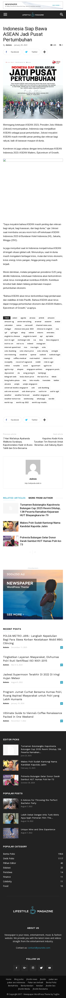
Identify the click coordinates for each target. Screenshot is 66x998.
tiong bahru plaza (11, 380)
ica (34, 340)
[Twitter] (41, 968)
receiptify (8, 362)
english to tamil (30, 336)
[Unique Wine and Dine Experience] (10, 833)
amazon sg (9, 321)
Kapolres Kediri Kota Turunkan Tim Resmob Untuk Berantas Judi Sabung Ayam (48, 441)
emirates (50, 332)
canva (18, 325)
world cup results (39, 402)
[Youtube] (50, 968)
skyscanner (9, 373)
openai (33, 354)
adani (14, 318)
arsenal (38, 321)
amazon (51, 318)
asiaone (48, 321)
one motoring (10, 354)
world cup (8, 402)
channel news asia (44, 325)
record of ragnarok (24, 362)
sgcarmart (35, 365)
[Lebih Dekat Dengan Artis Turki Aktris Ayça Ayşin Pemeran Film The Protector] (10, 818)
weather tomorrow (12, 398)
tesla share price (27, 376)
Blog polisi (18, 979)
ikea (41, 340)
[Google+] (25, 968)
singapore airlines (34, 369)
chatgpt (7, 329)
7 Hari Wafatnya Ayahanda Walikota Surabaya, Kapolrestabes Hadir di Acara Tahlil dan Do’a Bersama (17, 443)
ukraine (7, 384)
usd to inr (43, 391)
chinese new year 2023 (23, 329)
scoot (25, 365)
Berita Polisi (51, 982)
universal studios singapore (16, 387)
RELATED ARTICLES (14, 498)
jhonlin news (31, 979)
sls (18, 373)
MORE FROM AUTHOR (41, 498)
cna (57, 329)
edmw (31, 332)
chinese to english (44, 329)
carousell (29, 325)
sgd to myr (9, 369)
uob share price (28, 391)
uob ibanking (43, 387)
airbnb (41, 318)
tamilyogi (42, 373)
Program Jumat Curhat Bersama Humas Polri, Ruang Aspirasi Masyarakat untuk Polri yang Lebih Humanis (32, 695)
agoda (23, 318)
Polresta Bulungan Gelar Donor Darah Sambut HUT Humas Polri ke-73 (41, 541)
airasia (32, 318)
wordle (51, 398)
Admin (9, 45)
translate (46, 380)
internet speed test (12, 347)
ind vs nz (20, 343)
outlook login (54, 354)
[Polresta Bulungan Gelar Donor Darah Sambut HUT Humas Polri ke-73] (10, 541)
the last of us (42, 376)
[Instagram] (33, 968)
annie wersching (24, 321)
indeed (30, 343)
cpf (5, 332)
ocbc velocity (42, 351)
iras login (35, 347)
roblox (7, 365)
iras (25, 347)
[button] (61, 14)
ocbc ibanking (10, 351)
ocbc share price (27, 351)
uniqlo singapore (30, 384)
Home (8, 979)
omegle (54, 351)
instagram (41, 343)
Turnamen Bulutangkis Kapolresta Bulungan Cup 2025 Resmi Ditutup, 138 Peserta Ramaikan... (41, 749)
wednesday (28, 398)
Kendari (39, 985)
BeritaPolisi (13, 985)
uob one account (11, 391)
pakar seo (53, 979)
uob (33, 387)
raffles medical (20, 358)
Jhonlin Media (24, 989)
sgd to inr (48, 365)
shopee (20, 369)
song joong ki (29, 373)
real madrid (35, 358)
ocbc (44, 347)
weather (8, 395)
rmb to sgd (48, 362)
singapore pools (52, 369)
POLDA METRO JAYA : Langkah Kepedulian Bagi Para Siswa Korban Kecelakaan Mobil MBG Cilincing (33, 639)
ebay (23, 332)
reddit (38, 362)
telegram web (10, 376)
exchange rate (24, 340)
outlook (43, 354)
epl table (49, 336)
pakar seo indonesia (16, 982)
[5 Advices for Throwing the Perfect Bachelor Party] (10, 803)
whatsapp (41, 398)
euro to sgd (9, 340)
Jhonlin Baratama (40, 989)
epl (41, 336)
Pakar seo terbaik (35, 982)
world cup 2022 (22, 402)
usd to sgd (54, 391)
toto (24, 380)
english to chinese (12, 336)
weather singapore (41, 395)
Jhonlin (43, 979)
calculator (8, 325)
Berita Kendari (27, 985)
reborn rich (47, 358)
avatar (57, 321)
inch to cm (8, 343)
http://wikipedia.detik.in (33, 483)
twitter (56, 380)
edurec (40, 332)
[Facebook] (16, 968)
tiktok (54, 376)
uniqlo (16, 384)
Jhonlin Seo (50, 985)
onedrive (23, 354)
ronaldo (16, 365)
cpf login (14, 332)
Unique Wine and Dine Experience (38, 829)
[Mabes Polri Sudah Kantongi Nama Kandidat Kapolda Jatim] (10, 526)
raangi (7, 358)
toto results (34, 380)
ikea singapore (52, 340)
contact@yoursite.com (39, 947)
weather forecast (22, 395)
